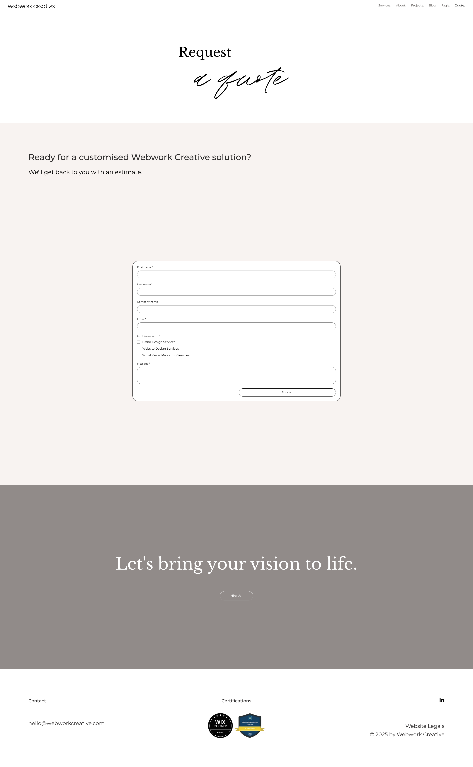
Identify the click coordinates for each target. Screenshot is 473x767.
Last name (144, 284)
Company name (147, 301)
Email (141, 319)
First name (145, 267)
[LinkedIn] (442, 700)
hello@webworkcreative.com (66, 723)
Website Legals (425, 726)
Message (143, 363)
